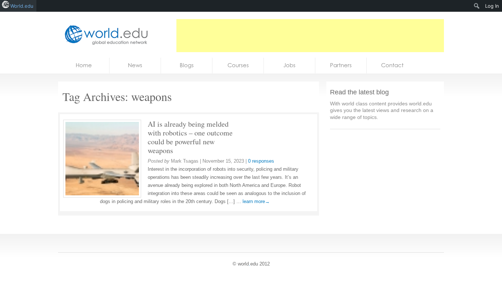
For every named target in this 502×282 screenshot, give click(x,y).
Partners (341, 65)
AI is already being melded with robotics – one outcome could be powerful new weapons (190, 137)
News (135, 65)
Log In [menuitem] (492, 6)
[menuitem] (477, 6)
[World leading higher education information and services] (104, 35)
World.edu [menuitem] (21, 6)
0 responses (261, 161)
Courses (238, 65)
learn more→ (256, 201)
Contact (392, 65)
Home (84, 65)
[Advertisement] (310, 35)
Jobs (289, 65)
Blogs (187, 65)
